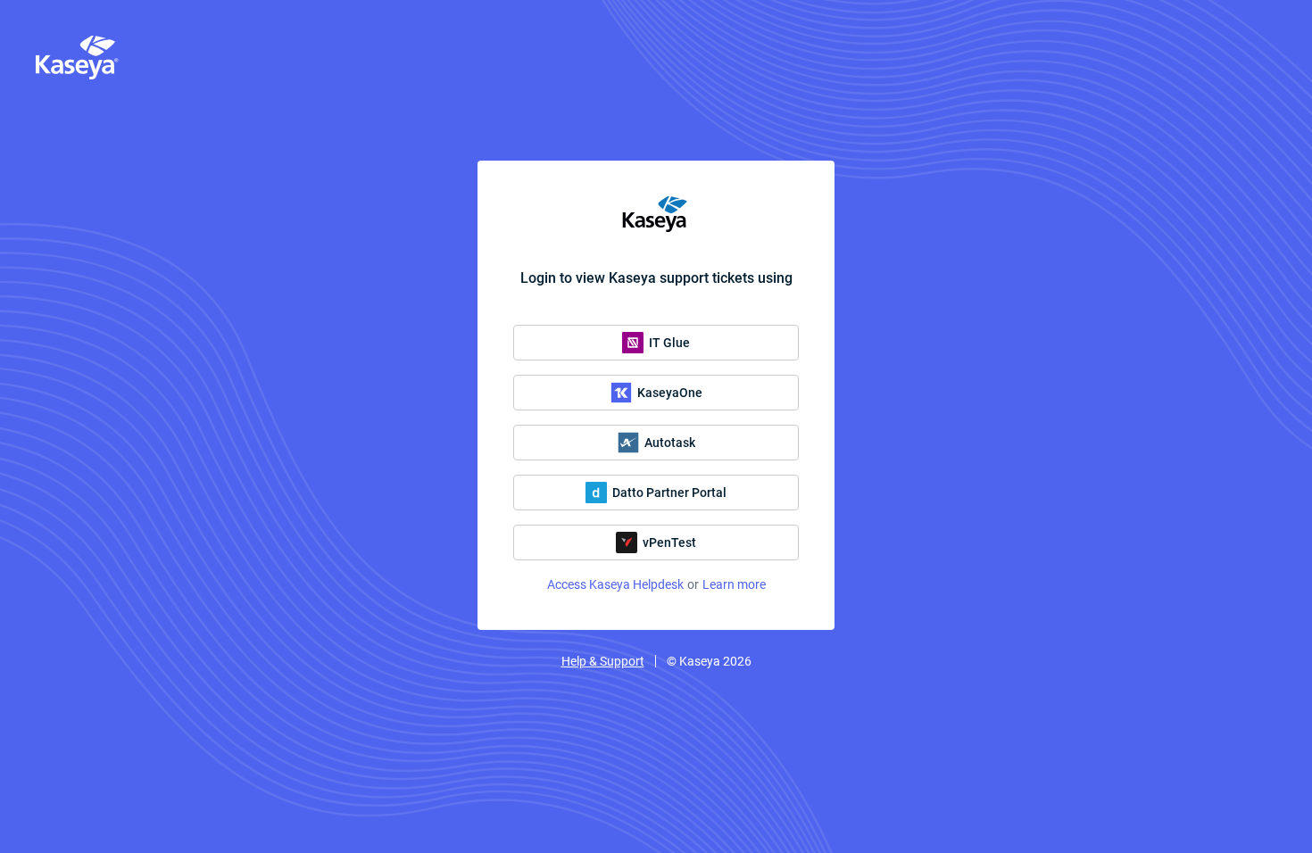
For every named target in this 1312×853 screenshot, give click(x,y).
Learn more (734, 584)
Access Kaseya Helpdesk (615, 584)
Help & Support (602, 661)
